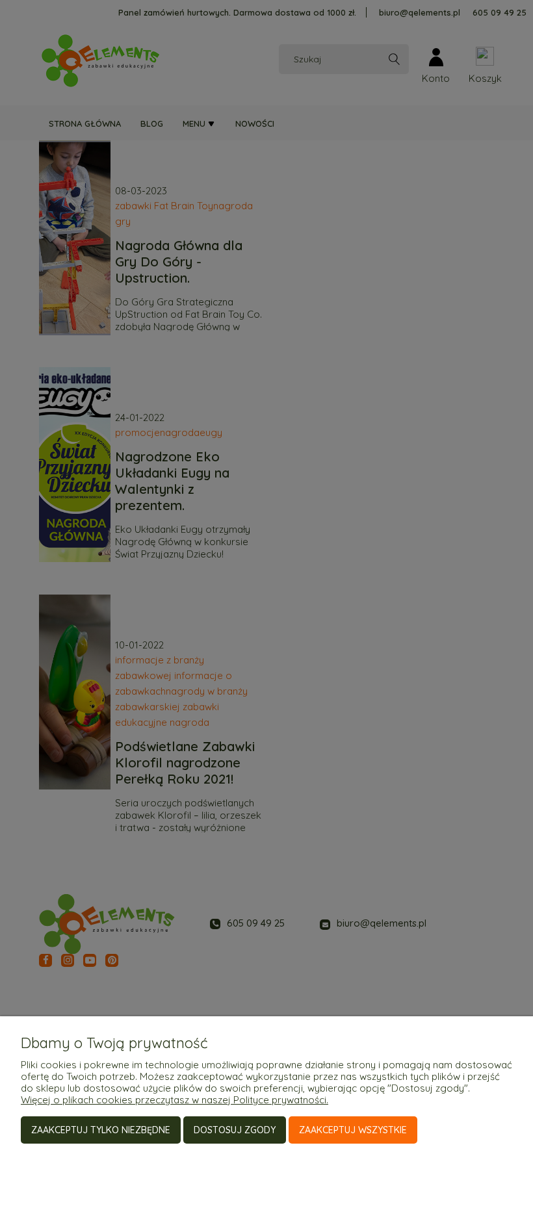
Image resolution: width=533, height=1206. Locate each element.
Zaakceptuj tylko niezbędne (100, 1130)
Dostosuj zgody (235, 1130)
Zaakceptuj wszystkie (353, 1130)
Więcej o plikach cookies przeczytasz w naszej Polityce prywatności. (174, 1100)
